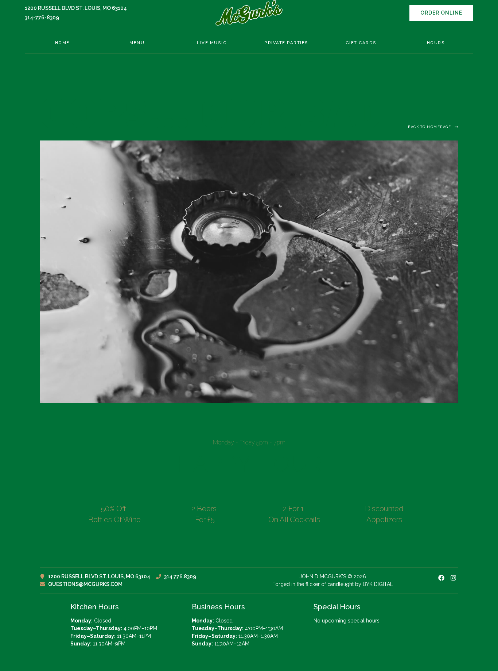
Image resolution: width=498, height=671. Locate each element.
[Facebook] (441, 578)
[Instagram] (453, 578)
